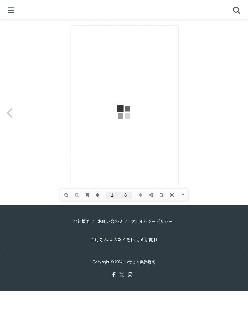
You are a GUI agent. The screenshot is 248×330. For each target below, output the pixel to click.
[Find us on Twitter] (121, 274)
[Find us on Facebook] (114, 274)
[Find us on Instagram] (130, 274)
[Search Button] (236, 9)
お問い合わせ (110, 221)
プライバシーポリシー (152, 221)
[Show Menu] (11, 9)
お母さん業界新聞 (139, 261)
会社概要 (81, 221)
